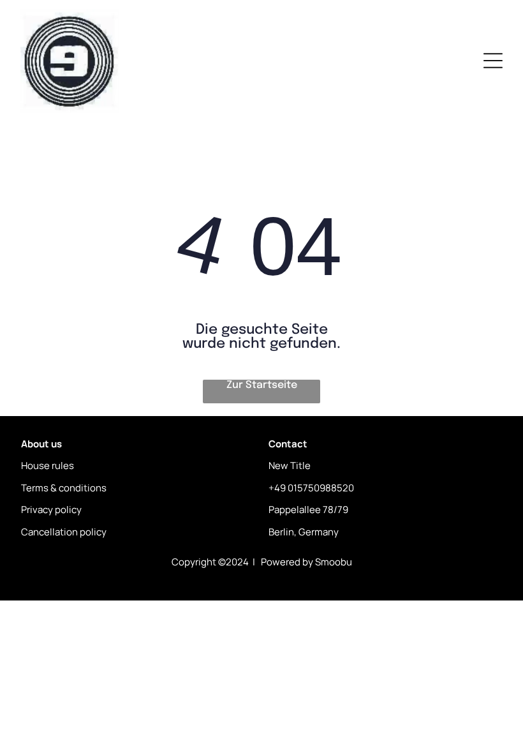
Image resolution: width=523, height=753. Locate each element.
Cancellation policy (64, 532)
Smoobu (333, 562)
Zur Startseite (261, 385)
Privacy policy (51, 509)
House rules (47, 465)
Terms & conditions (64, 488)
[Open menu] (493, 60)
